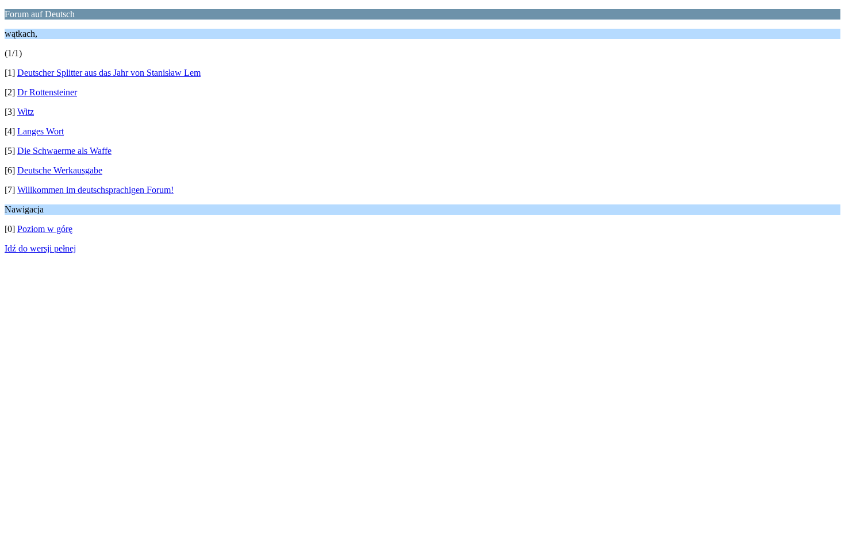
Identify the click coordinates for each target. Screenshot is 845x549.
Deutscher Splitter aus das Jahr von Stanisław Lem (109, 73)
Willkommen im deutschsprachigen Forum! (95, 190)
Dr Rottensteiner (47, 92)
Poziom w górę (44, 229)
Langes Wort (40, 131)
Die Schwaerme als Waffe (64, 151)
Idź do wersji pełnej (40, 248)
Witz (25, 112)
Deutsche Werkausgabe (59, 170)
